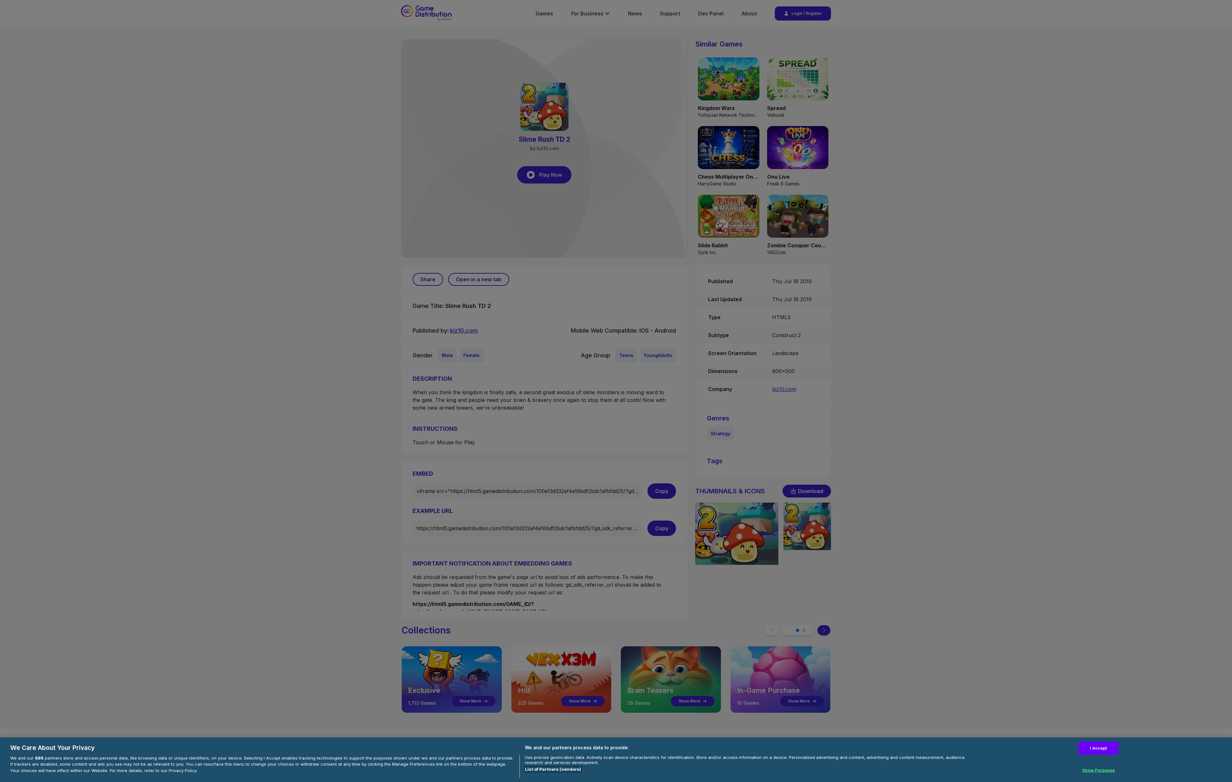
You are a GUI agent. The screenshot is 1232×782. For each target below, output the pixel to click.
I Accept (1098, 748)
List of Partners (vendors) (553, 769)
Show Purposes (1098, 770)
